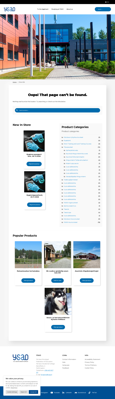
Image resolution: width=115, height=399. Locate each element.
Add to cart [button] (57, 280)
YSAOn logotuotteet (71, 203)
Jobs (63, 362)
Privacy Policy (89, 362)
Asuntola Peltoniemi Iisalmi (75, 157)
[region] (21, 386)
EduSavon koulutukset (72, 219)
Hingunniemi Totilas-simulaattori (77, 160)
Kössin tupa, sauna (72, 163)
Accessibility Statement (92, 359)
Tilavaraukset (68, 147)
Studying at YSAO (57, 9)
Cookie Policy (89, 368)
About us (70, 9)
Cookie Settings (12, 392)
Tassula (66, 209)
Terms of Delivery (91, 365)
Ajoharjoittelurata (72, 150)
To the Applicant (42, 9)
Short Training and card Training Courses (77, 144)
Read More (14, 388)
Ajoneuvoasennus (70, 206)
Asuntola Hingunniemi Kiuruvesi (77, 153)
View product (28, 280)
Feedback (65, 368)
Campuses (65, 365)
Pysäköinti (67, 140)
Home (15, 82)
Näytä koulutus (34, 164)
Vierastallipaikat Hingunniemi (76, 176)
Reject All (24, 392)
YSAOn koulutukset (70, 222)
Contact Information (69, 359)
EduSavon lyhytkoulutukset (73, 137)
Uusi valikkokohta (72, 167)
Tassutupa (67, 212)
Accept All (33, 392)
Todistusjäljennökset (71, 180)
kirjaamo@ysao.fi (46, 374)
